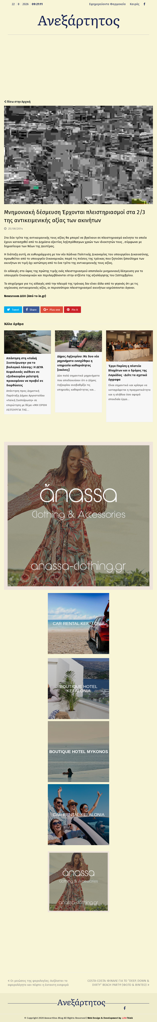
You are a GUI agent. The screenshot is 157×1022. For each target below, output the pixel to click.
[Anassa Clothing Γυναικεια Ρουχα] (78, 589)
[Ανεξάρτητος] (78, 21)
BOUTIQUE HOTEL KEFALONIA (79, 688)
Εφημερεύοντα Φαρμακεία (107, 4)
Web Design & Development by (110, 1018)
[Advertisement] (78, 67)
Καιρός (134, 4)
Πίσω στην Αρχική (18, 101)
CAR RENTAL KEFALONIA (78, 623)
